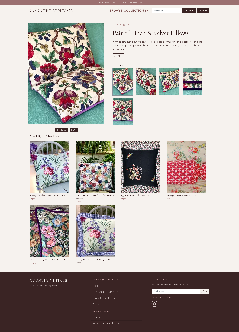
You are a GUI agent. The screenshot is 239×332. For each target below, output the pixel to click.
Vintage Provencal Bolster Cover (181, 195)
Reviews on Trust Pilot (106, 291)
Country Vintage (51, 10)
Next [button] (74, 129)
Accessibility (100, 304)
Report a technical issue (106, 323)
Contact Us (99, 317)
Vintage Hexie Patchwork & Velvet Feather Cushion (95, 196)
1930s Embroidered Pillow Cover (136, 195)
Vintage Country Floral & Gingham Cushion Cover (96, 261)
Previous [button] (61, 129)
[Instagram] (155, 305)
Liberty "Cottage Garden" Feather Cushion (49, 259)
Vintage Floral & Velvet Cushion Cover (47, 195)
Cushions (123, 25)
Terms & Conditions (104, 297)
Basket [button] (203, 10)
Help (95, 285)
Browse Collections (128, 11)
